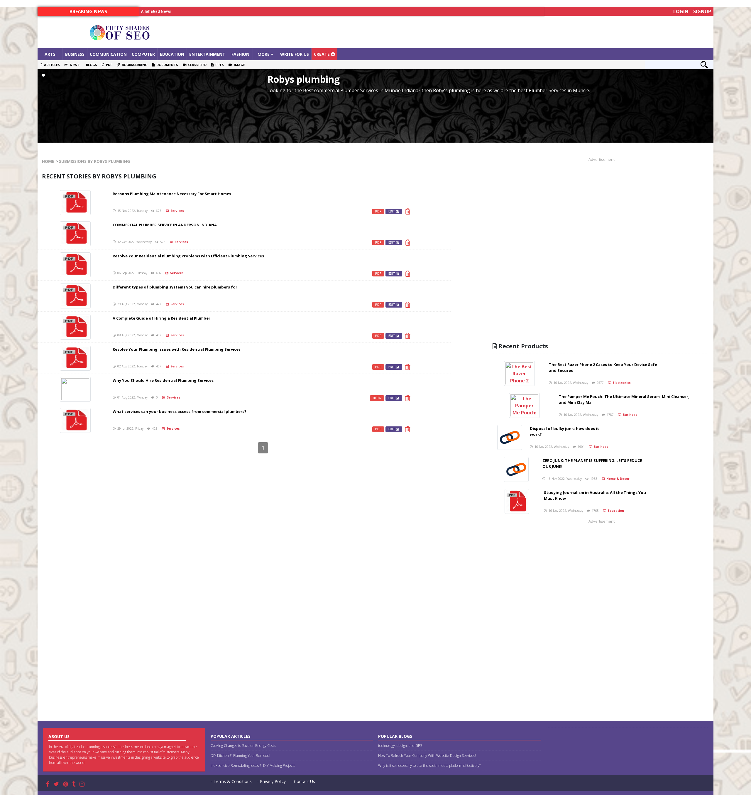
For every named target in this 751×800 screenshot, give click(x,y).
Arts (50, 54)
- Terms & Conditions (231, 781)
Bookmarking (134, 65)
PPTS (219, 65)
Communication (108, 54)
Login (681, 11)
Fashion (240, 54)
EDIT (392, 211)
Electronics (621, 383)
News (74, 65)
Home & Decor (617, 479)
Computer (143, 54)
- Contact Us (303, 781)
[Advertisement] (460, 32)
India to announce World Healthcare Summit (182, 11)
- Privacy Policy (271, 781)
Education (172, 54)
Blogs (90, 65)
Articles (51, 65)
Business (74, 54)
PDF (108, 65)
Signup (702, 11)
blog (377, 398)
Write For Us (294, 54)
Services (176, 211)
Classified (196, 65)
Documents (166, 65)
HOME (48, 161)
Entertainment (207, 54)
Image (238, 65)
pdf (378, 211)
